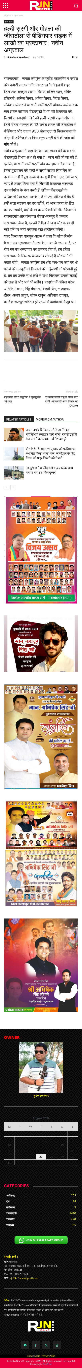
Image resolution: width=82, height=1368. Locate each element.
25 (19, 1157)
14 (51, 1145)
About (37, 1355)
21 (51, 1151)
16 (72, 1145)
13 (41, 1145)
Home (7, 15)
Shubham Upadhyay (18, 56)
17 (9, 1151)
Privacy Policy (48, 1355)
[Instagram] (57, 1345)
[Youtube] (25, 1345)
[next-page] (12, 487)
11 (19, 1145)
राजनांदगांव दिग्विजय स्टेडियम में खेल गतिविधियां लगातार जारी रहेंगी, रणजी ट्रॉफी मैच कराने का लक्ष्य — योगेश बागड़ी (51, 434)
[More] (60, 66)
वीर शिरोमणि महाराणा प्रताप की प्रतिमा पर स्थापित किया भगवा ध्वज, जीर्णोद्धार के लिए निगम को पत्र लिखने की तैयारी (50, 453)
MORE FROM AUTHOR (50, 419)
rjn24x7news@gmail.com (24, 1278)
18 (19, 1151)
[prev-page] (6, 487)
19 (30, 1151)
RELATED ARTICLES (18, 419)
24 (9, 1157)
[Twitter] (46, 1345)
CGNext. (47, 1364)
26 (30, 1157)
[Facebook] (36, 1345)
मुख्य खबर (19, 15)
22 (62, 1151)
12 (30, 1145)
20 (41, 1151)
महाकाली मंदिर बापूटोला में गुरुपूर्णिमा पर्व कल (22, 399)
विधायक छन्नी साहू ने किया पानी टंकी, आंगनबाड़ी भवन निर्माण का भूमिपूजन (61, 401)
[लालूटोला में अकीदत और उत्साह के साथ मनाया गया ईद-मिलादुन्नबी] (14, 473)
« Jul (39, 1167)
